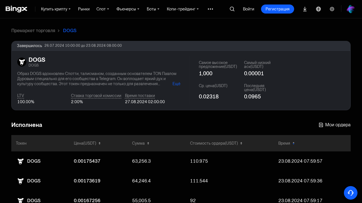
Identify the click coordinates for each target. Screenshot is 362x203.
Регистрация (278, 9)
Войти (248, 9)
